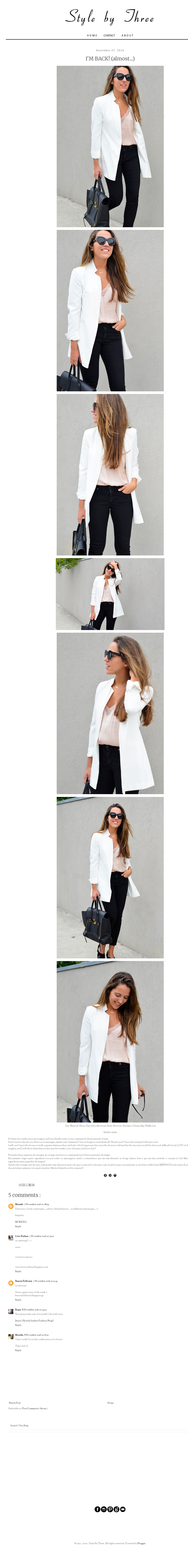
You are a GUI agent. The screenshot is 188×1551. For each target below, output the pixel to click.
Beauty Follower (23, 1281)
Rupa (18, 1310)
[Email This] (20, 1184)
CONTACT (109, 35)
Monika (19, 1335)
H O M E (92, 35)
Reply (18, 1226)
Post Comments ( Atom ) (34, 1408)
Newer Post (15, 1403)
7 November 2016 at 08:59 (36, 1204)
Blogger (141, 1543)
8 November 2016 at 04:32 (34, 1310)
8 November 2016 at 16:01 (36, 1335)
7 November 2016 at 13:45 (45, 1281)
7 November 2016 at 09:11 (41, 1236)
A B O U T (127, 35)
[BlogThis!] (23, 1184)
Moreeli (19, 1204)
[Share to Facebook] (29, 1184)
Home (111, 1403)
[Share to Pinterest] (33, 1184)
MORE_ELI (21, 1222)
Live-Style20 (21, 1236)
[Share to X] (26, 1184)
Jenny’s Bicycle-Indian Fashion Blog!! (34, 1321)
